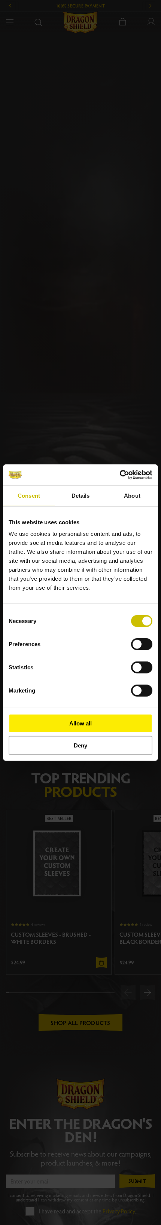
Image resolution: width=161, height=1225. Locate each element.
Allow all (80, 723)
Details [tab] (81, 495)
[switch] (141, 644)
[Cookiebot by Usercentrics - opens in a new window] (119, 475)
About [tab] (132, 495)
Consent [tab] (29, 495)
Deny (80, 745)
